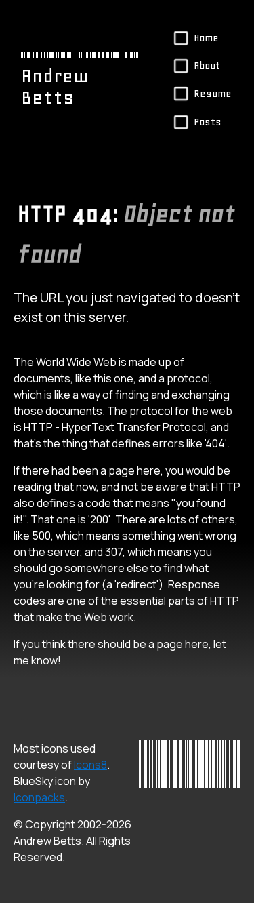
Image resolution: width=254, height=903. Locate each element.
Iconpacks (39, 797)
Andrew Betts (55, 86)
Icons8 (90, 764)
